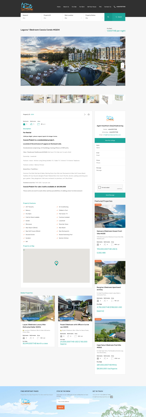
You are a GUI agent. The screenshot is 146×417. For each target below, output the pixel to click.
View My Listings (110, 140)
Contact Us (107, 7)
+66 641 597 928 (97, 394)
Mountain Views (63, 224)
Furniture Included (64, 217)
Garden (28, 220)
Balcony (28, 210)
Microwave (29, 224)
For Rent (81, 7)
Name (97, 145)
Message (98, 167)
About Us (66, 7)
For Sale (74, 7)
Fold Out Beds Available (32, 217)
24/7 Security (30, 207)
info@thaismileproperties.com (112, 135)
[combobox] (73, 18)
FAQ (100, 7)
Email (97, 152)
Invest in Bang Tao (119, 414)
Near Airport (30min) (31, 227)
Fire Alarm (28, 214)
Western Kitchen (64, 238)
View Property (37, 316)
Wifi (27, 241)
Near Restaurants (64, 231)
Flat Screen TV (63, 214)
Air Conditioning (63, 207)
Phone (98, 160)
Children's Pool (63, 210)
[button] (58, 266)
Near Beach (62, 227)
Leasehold (62, 220)
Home (58, 7)
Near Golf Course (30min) (33, 231)
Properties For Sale (26, 394)
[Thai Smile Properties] (27, 10)
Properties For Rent (38, 394)
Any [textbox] (66, 18)
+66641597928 (120, 6)
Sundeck (28, 238)
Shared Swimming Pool (65, 234)
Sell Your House (91, 7)
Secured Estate (30, 234)
